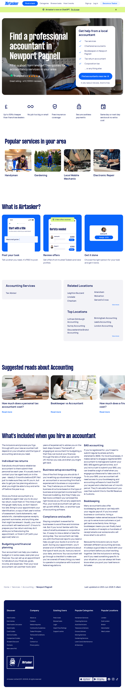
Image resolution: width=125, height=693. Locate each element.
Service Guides (12, 635)
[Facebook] (109, 679)
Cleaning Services (81, 621)
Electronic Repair (104, 175)
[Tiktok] (117, 679)
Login (55, 625)
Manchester (105, 628)
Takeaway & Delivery (82, 628)
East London (105, 621)
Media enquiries (35, 625)
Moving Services (80, 635)
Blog (31, 638)
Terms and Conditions (37, 635)
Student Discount (13, 642)
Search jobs (11, 628)
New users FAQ (12, 648)
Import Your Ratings (59, 628)
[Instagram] (113, 679)
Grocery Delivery (80, 631)
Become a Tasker (110, 3)
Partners (10, 645)
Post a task (30, 3)
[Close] (116, 9)
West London (105, 631)
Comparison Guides (13, 638)
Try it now (75, 9)
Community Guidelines (37, 628)
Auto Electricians (81, 625)
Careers (32, 621)
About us (33, 618)
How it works (11, 618)
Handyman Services (81, 618)
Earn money (11, 621)
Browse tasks (57, 621)
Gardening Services (81, 638)
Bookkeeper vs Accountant (67, 403)
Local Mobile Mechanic (71, 177)
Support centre (58, 631)
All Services (79, 645)
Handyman (11, 175)
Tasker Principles (35, 631)
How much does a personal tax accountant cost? (20, 405)
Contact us (34, 642)
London (103, 618)
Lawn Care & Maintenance (84, 642)
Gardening (40, 175)
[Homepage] (11, 3)
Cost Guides (11, 631)
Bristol (103, 625)
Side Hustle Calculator (14, 625)
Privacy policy (34, 645)
